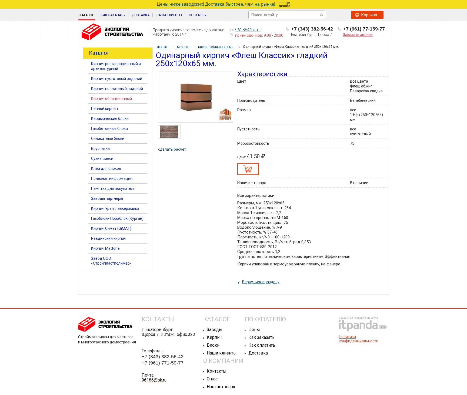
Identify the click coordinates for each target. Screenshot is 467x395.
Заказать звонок (358, 34)
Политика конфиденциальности (358, 339)
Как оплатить (261, 345)
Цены (254, 329)
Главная (162, 47)
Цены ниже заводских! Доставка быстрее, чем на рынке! (216, 4)
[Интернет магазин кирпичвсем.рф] (112, 32)
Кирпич (214, 337)
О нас (212, 379)
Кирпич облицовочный (216, 47)
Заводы (214, 329)
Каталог (86, 15)
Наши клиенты (222, 353)
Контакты (216, 371)
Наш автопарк (221, 386)
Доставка (258, 353)
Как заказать (261, 337)
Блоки (213, 345)
